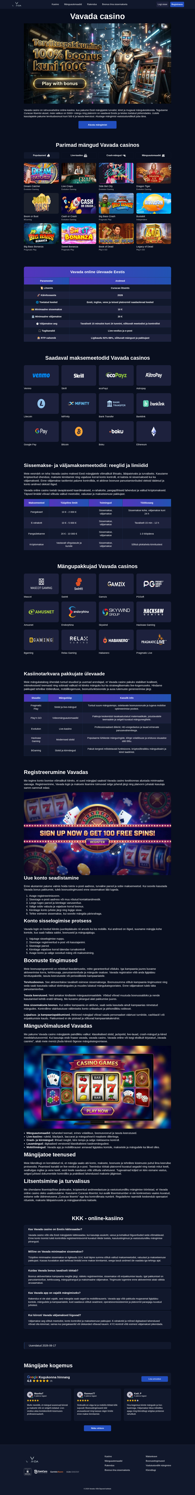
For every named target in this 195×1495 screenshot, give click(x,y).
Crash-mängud (114, 155)
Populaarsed (39, 155)
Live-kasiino (77, 155)
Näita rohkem (97, 1428)
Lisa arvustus (154, 1379)
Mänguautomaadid (151, 155)
